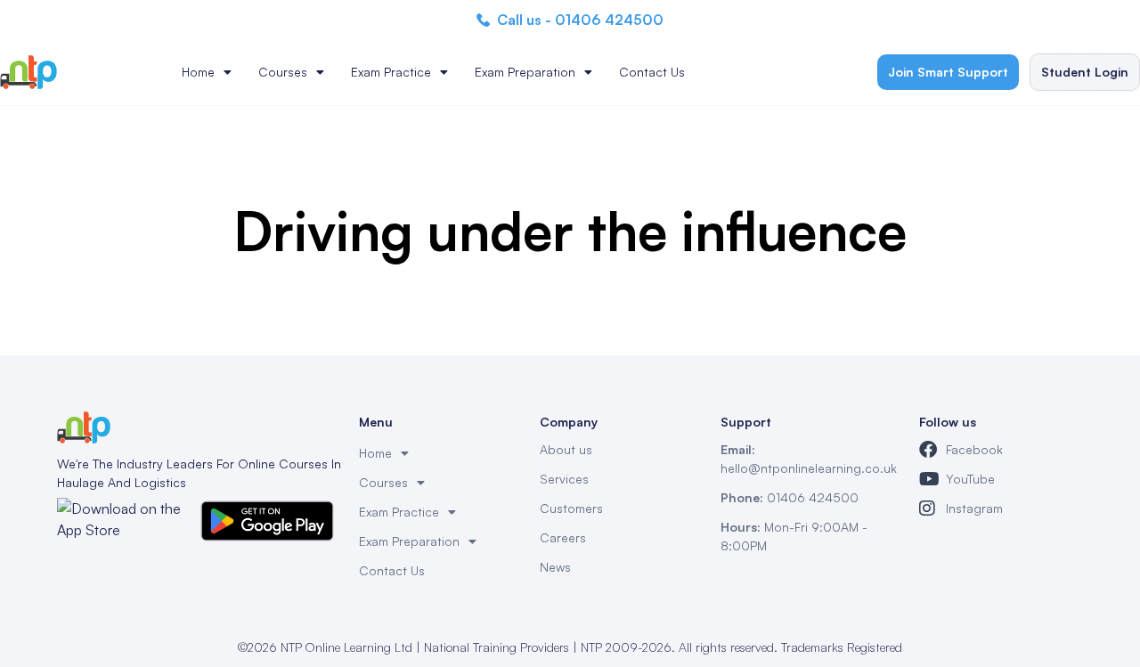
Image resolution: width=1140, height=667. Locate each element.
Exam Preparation (525, 71)
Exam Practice (391, 71)
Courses (282, 71)
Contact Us (652, 71)
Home (198, 71)
